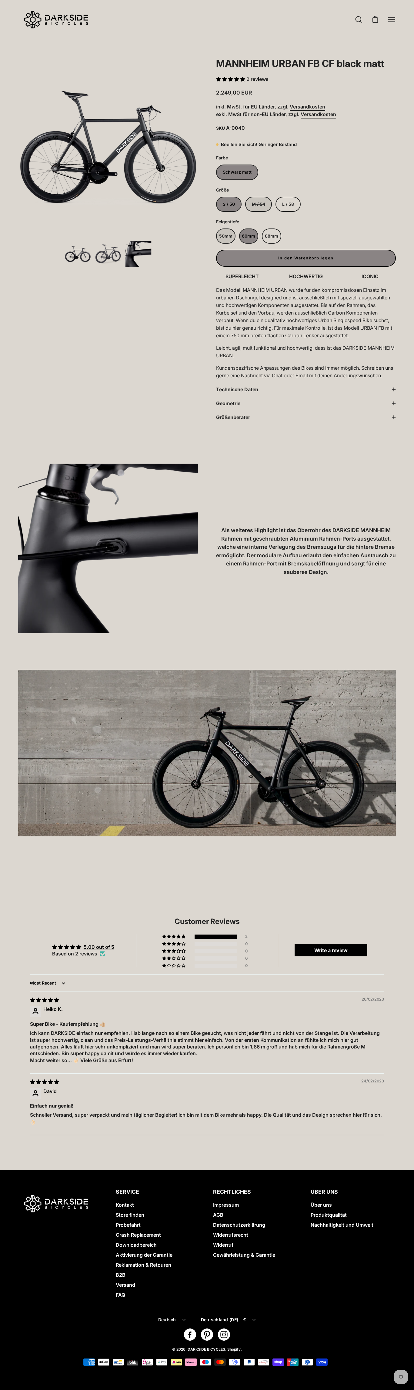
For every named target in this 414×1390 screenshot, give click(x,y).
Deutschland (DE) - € (223, 1319)
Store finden (130, 1215)
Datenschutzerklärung (239, 1225)
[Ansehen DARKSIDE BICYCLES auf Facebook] (190, 1334)
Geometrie (228, 403)
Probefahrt (128, 1225)
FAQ (120, 1295)
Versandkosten (307, 107)
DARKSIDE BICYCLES (206, 1349)
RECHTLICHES (232, 1191)
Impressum (226, 1205)
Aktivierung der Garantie (144, 1255)
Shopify (234, 1349)
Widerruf (223, 1245)
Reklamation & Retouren (143, 1265)
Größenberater (233, 417)
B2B (120, 1275)
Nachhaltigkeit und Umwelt (342, 1225)
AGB (218, 1215)
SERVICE (127, 1191)
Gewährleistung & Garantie (244, 1255)
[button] (231, 79)
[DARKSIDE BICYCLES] (56, 20)
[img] (44, 1000)
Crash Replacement (138, 1235)
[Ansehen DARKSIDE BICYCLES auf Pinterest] (207, 1334)
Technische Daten (237, 389)
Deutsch (167, 1319)
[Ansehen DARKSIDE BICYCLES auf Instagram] (224, 1334)
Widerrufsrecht (230, 1235)
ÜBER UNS (324, 1191)
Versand (125, 1285)
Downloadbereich (136, 1245)
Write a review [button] (331, 950)
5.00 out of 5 (99, 947)
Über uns (321, 1205)
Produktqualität (329, 1215)
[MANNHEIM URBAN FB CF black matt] (78, 254)
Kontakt (125, 1205)
